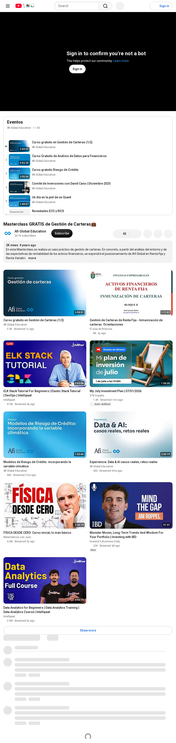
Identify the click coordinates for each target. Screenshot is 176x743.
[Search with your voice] (120, 6)
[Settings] (143, 6)
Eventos (15, 122)
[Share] (147, 233)
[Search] (105, 6)
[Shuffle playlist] (18, 134)
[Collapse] (166, 124)
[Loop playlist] (9, 134)
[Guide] (7, 6)
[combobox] (78, 6)
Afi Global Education (19, 127)
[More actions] (168, 233)
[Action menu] (166, 134)
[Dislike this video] (136, 233)
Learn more (121, 61)
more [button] (32, 258)
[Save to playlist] (158, 233)
